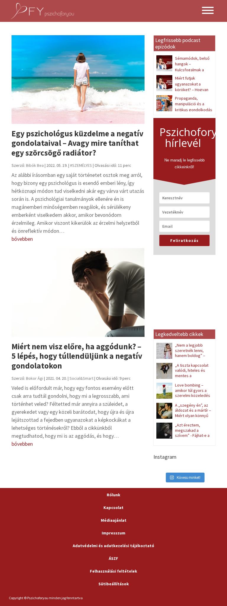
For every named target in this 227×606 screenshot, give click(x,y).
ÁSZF (113, 558)
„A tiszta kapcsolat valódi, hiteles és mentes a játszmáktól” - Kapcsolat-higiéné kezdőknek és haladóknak (182, 378)
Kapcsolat (113, 507)
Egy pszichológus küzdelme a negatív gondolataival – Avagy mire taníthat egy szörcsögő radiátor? (77, 143)
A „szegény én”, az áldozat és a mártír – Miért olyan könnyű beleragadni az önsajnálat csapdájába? (183, 416)
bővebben (22, 238)
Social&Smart (81, 378)
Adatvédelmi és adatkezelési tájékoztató (113, 545)
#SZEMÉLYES (81, 165)
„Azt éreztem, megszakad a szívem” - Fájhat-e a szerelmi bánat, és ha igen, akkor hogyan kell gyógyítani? (183, 437)
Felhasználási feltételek (113, 571)
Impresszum (113, 533)
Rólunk (113, 494)
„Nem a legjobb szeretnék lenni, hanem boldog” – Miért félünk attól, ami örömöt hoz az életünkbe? (183, 355)
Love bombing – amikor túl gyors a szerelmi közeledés (192, 390)
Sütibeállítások (113, 583)
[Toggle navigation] (207, 11)
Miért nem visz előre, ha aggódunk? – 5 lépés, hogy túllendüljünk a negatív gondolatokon (77, 356)
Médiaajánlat (114, 520)
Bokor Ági (34, 378)
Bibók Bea (35, 165)
